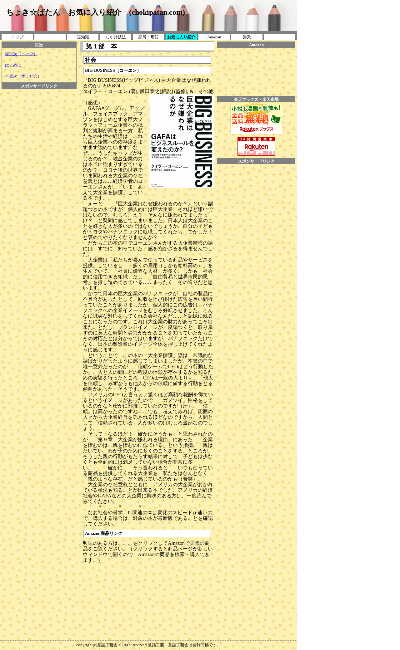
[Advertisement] (39, 103)
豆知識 (83, 37)
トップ (17, 37)
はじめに (13, 65)
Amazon (214, 37)
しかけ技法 (116, 37)
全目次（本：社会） (23, 76)
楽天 (247, 37)
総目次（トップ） (21, 53)
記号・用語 (148, 37)
